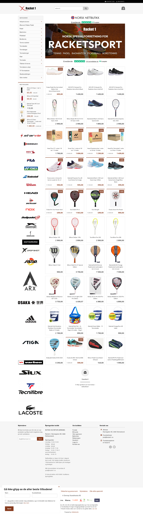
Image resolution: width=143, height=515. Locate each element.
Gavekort (75, 440)
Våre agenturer (77, 434)
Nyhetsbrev (84, 491)
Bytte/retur (75, 436)
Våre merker (23, 77)
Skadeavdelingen (25, 74)
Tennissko (23, 60)
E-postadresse (36, 493)
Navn (6, 493)
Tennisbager (23, 49)
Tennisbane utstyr (25, 67)
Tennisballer (23, 46)
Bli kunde (75, 432)
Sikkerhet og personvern (69, 491)
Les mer (94, 509)
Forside (74, 430)
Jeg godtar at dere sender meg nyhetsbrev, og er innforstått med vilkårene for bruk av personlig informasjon (30, 502)
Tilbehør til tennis (25, 63)
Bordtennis (23, 39)
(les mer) (26, 503)
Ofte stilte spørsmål (96, 491)
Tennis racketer (24, 43)
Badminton (23, 32)
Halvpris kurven (24, 22)
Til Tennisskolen (25, 70)
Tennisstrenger (24, 53)
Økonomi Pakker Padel (27, 25)
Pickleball (22, 36)
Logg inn (75, 442)
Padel (21, 29)
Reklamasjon (76, 438)
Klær (21, 56)
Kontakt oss (76, 444)
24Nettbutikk (75, 512)
